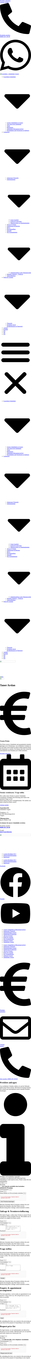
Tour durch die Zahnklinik (14, 124)
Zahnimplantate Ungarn (9, 932)
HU (4, 331)
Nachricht (3, 1231)
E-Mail (2, 1183)
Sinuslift (9, 230)
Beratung (2, 1184)
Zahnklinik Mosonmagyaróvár (15, 129)
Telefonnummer (4, 1189)
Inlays (8, 227)
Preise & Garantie (8, 937)
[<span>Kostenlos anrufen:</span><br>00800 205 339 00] (15, 33)
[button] (15, 367)
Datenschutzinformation (9, 855)
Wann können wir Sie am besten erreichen (11, 1193)
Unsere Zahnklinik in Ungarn (15, 122)
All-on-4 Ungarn (11, 224)
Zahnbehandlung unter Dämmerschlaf (20, 272)
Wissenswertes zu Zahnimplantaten (19, 223)
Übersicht (9, 323)
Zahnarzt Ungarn (8, 940)
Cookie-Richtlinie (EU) (9, 854)
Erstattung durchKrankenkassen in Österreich (15, 325)
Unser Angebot (14, 220)
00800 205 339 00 (5, 35)
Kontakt (5, 329)
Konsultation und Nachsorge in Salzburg (18, 130)
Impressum (6, 857)
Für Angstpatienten (8, 939)
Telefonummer (4, 1223)
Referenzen (10, 127)
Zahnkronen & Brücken (13, 226)
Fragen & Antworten (16, 221)
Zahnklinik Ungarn (8, 942)
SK (4, 332)
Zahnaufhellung (11, 276)
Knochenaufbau (11, 229)
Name (2, 1191)
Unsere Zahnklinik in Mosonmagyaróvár (14, 929)
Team (8, 126)
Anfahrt (5, 328)
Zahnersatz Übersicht (12, 178)
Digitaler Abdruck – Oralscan (15, 274)
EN (4, 334)
